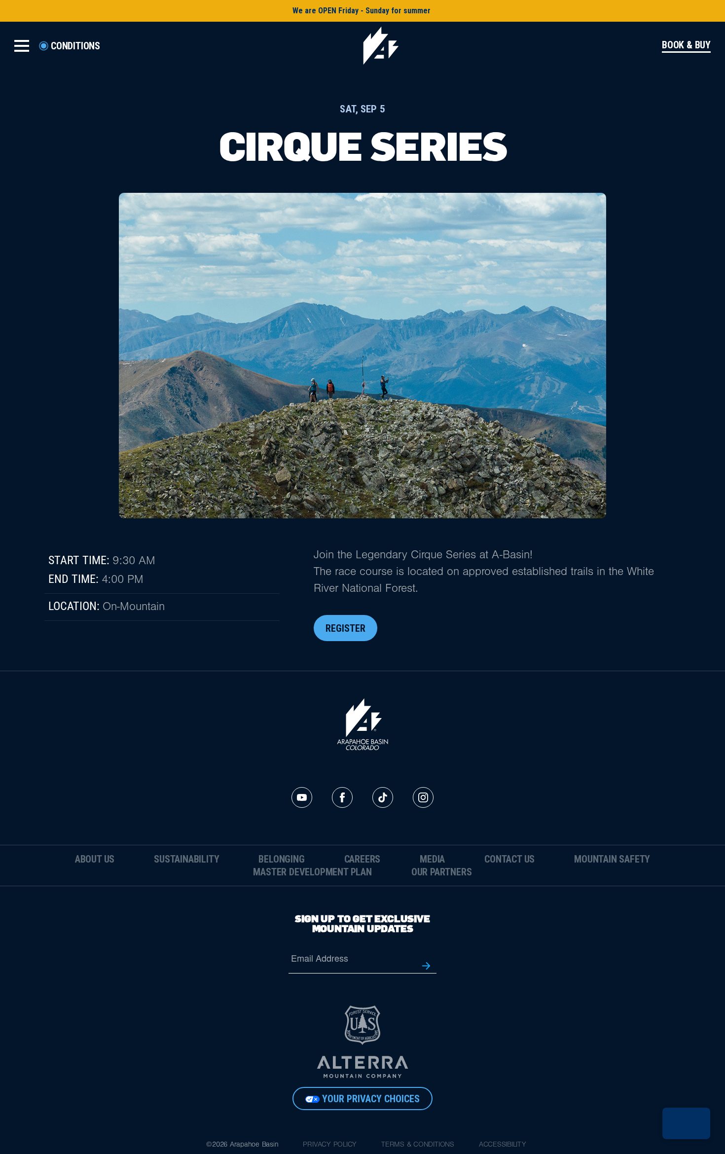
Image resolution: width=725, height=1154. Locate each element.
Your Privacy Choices (371, 1099)
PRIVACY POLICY (330, 1145)
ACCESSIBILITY (502, 1145)
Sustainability (186, 859)
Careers (362, 859)
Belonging (281, 859)
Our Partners (441, 872)
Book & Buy (686, 45)
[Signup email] (426, 964)
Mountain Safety (612, 859)
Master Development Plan (312, 872)
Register (345, 628)
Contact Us (509, 859)
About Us (94, 859)
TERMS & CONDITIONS (417, 1145)
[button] (686, 1123)
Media (432, 859)
